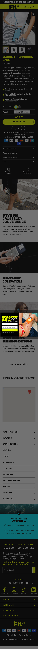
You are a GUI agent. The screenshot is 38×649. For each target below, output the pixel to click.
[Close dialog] (36, 313)
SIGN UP (9, 330)
